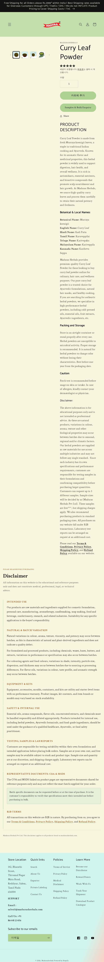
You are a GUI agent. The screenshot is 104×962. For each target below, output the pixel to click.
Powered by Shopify (61, 961)
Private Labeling (39, 887)
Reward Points (83, 877)
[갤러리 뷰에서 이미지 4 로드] (41, 54)
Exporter (35, 880)
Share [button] (66, 116)
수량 (62, 77)
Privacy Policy (82, 546)
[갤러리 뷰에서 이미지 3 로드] (33, 54)
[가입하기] (48, 937)
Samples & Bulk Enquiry (78, 107)
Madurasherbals (47, 961)
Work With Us (83, 883)
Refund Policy (87, 821)
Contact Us (36, 894)
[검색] (80, 24)
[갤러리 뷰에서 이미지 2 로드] (24, 54)
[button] (9, 24)
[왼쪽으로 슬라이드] (11, 55)
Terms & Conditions (23, 821)
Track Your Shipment (81, 892)
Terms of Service (61, 867)
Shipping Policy (69, 550)
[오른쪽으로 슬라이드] (49, 55)
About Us (35, 873)
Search (34, 867)
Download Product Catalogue (85, 903)
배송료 (80, 69)
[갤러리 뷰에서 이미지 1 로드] (16, 54)
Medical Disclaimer (58, 882)
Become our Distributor (82, 868)
